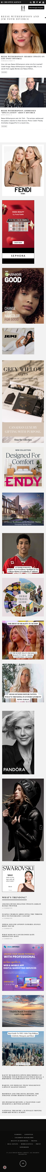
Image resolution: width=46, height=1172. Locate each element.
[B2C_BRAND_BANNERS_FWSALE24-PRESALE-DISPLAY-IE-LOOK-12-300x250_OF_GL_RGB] (18, 878)
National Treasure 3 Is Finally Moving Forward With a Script (22, 1111)
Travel (34, 1141)
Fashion (18, 1134)
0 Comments (7, 908)
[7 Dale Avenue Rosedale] (23, 509)
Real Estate (13, 1144)
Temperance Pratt (7, 60)
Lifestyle (29, 1134)
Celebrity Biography (24, 1137)
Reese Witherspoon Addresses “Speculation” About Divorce (18, 111)
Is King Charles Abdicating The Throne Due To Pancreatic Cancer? (22, 915)
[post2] (23, 967)
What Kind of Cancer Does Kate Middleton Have (18, 935)
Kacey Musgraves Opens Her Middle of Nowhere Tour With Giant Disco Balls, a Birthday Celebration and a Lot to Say (23, 1077)
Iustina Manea (5, 114)
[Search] (31, 2)
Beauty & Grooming (19, 1141)
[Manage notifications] (4, 1167)
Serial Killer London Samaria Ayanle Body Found (21, 925)
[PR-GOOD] (23, 296)
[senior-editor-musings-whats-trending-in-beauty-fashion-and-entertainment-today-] (23, 597)
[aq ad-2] (23, 1011)
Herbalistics (27, 1144)
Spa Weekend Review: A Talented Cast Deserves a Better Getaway (21, 1103)
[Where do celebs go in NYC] (23, 1048)
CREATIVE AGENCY (12, 2)
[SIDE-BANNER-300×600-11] (23, 820)
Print (38, 1144)
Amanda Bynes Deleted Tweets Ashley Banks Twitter (21, 905)
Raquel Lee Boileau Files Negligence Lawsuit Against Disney (21, 1086)
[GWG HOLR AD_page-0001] (23, 401)
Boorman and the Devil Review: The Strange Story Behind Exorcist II (20, 1095)
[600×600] (23, 467)
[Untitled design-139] (18, 742)
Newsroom (24, 1147)
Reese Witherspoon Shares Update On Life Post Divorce (23, 57)
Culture (4, 72)
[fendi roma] (23, 170)
